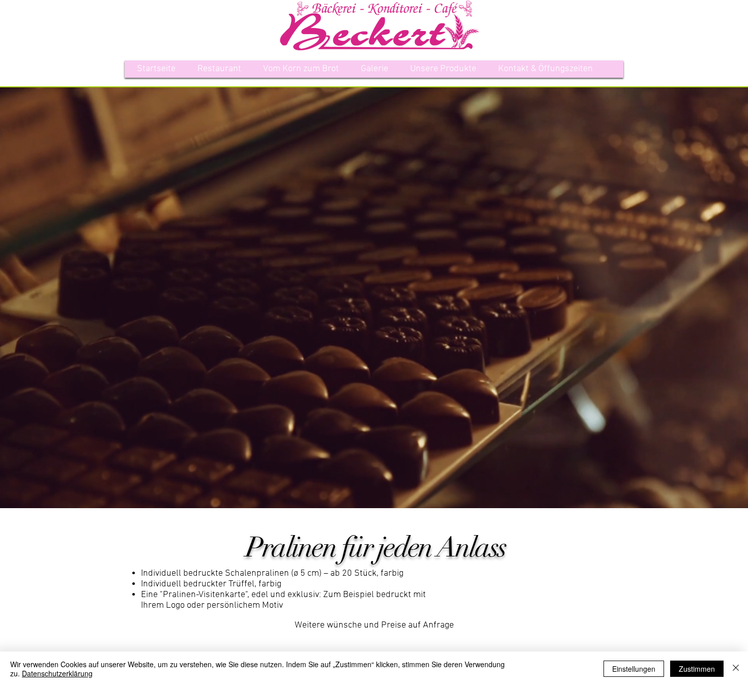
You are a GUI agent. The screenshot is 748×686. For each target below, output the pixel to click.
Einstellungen (633, 669)
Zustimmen (697, 669)
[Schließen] (736, 669)
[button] (443, 69)
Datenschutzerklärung (57, 673)
